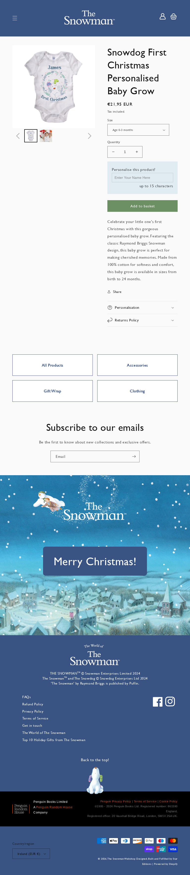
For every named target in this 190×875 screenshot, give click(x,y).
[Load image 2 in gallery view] (46, 135)
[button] (14, 18)
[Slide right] (89, 135)
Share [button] (117, 291)
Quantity (113, 142)
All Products (52, 365)
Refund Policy (32, 704)
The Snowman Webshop (121, 859)
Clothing (137, 391)
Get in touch (32, 725)
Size (110, 120)
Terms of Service (35, 718)
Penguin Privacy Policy (115, 801)
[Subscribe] (133, 456)
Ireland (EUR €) (29, 853)
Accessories (137, 365)
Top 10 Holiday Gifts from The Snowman (53, 739)
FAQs (26, 696)
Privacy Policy (32, 711)
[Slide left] (17, 135)
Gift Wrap (52, 391)
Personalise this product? (133, 169)
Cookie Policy (168, 801)
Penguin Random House (54, 807)
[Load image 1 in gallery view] (30, 135)
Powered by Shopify (166, 864)
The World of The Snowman (43, 732)
